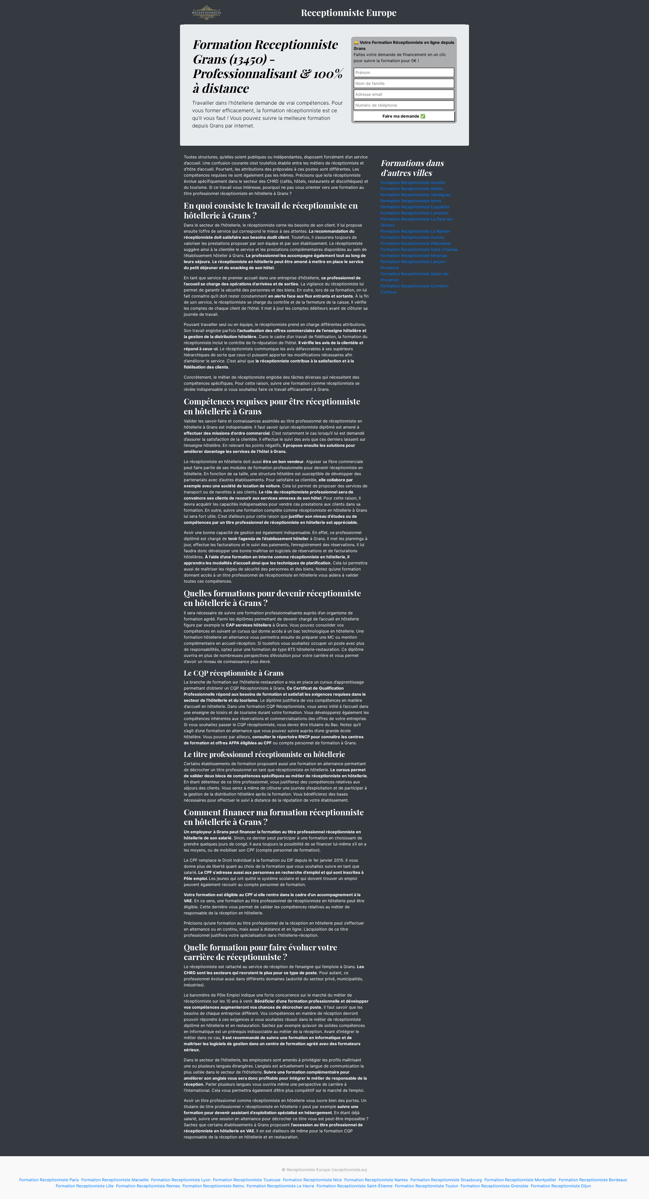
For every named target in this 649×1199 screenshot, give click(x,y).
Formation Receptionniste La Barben (415, 231)
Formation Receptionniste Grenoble (494, 1185)
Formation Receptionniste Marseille (115, 1179)
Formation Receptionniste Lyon (180, 1179)
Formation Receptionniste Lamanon (414, 212)
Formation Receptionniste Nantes (376, 1179)
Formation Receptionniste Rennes (148, 1185)
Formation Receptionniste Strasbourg (446, 1179)
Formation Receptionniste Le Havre (280, 1185)
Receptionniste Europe (348, 12)
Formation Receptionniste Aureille (413, 182)
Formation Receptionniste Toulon (426, 1185)
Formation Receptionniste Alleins (412, 188)
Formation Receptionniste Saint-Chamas (419, 249)
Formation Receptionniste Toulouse (246, 1179)
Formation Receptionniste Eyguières (415, 206)
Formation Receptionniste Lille (85, 1185)
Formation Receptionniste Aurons (412, 237)
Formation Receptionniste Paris (49, 1179)
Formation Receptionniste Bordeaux (593, 1179)
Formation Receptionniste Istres (411, 200)
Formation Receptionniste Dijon (561, 1185)
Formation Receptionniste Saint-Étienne (354, 1185)
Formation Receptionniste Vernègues (416, 194)
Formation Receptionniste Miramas (414, 255)
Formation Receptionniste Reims (213, 1185)
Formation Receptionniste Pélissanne (416, 243)
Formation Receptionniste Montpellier (520, 1179)
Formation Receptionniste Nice (312, 1179)
